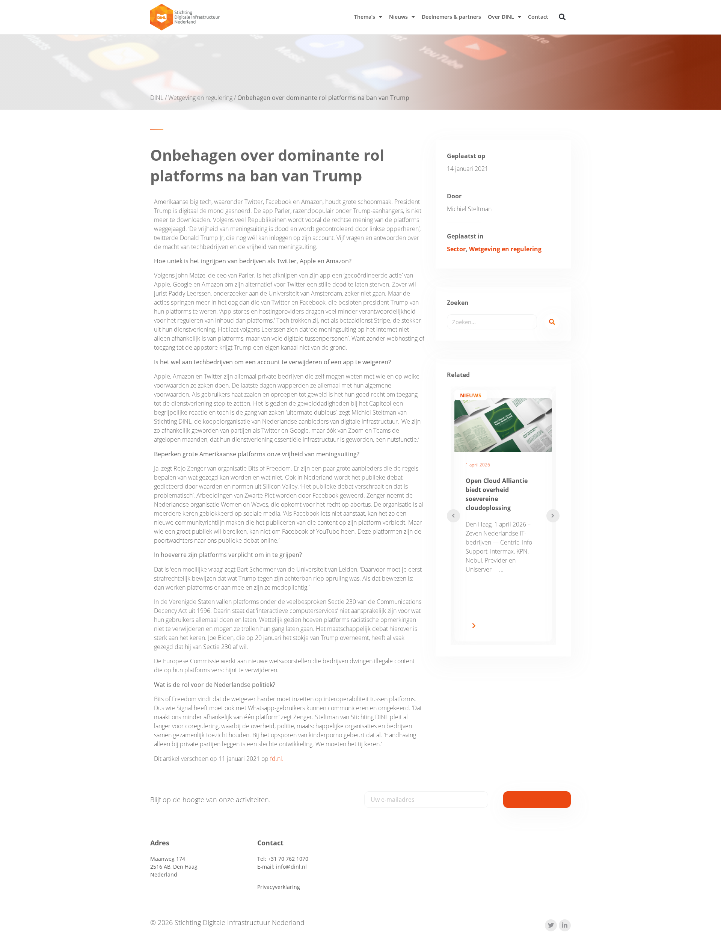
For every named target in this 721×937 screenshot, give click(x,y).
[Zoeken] (552, 321)
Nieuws (398, 16)
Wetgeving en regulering (200, 98)
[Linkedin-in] (565, 925)
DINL (156, 98)
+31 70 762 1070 (288, 858)
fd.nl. (277, 758)
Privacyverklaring (278, 886)
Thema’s (364, 16)
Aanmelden (537, 799)
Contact (538, 16)
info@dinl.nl (291, 866)
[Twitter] (551, 925)
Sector (456, 249)
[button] (562, 17)
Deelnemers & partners (451, 16)
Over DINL (501, 16)
